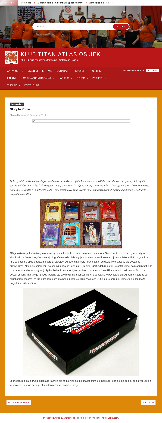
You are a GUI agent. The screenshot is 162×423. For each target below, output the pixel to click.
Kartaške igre (17, 104)
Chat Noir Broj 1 (20, 402)
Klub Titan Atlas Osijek (61, 54)
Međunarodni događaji (37, 78)
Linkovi (11, 78)
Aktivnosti (13, 71)
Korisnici (96, 71)
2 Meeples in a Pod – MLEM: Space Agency (55, 2)
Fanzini (79, 71)
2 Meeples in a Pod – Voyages (99, 2)
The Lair (12, 85)
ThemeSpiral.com (109, 418)
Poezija (146, 402)
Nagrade (64, 78)
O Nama (81, 78)
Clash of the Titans (40, 71)
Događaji (62, 71)
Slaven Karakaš (18, 115)
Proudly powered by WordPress (59, 418)
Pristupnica (31, 85)
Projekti (97, 78)
